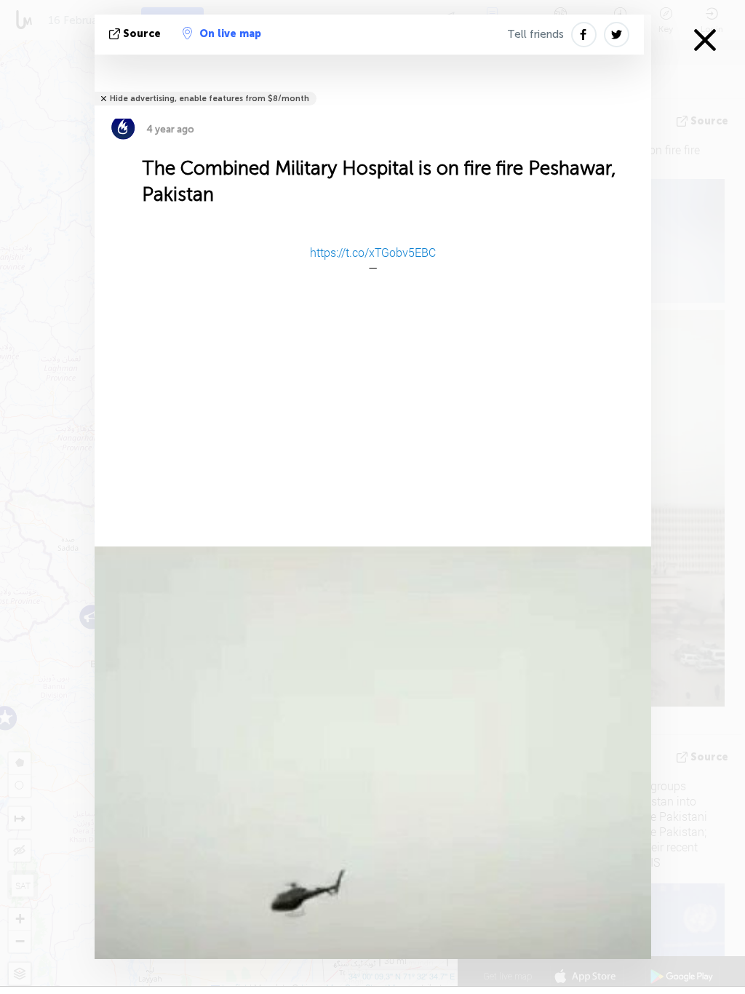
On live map (230, 34)
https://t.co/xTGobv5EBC (373, 252)
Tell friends (535, 34)
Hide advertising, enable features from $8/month (209, 98)
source (142, 34)
